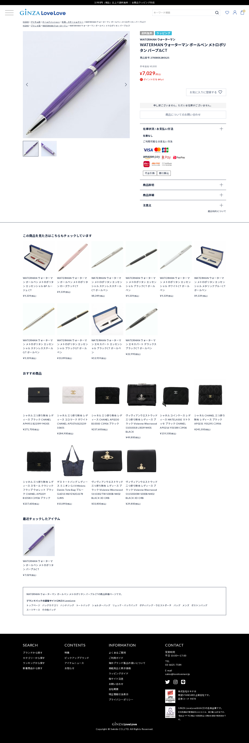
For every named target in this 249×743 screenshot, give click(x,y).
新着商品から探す (33, 668)
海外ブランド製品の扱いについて (127, 663)
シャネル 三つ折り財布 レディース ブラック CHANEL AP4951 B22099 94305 (38, 419)
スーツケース (33, 609)
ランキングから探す (34, 663)
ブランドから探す (33, 652)
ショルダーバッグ (101, 605)
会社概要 (114, 689)
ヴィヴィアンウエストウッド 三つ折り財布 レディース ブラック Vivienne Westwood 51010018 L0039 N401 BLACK (142, 423)
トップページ (33, 605)
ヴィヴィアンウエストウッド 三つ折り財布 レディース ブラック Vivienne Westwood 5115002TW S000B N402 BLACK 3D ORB (107, 489)
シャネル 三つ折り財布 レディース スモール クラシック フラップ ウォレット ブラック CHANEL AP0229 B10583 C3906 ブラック (38, 489)
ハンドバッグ (67, 605)
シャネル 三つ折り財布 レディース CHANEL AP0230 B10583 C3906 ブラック (106, 419)
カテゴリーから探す (34, 657)
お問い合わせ (116, 684)
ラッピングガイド (118, 673)
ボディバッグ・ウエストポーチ (156, 605)
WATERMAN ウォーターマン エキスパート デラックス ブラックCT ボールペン (141, 344)
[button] (125, 84)
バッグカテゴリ (50, 605)
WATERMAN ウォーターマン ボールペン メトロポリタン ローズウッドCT (72, 282)
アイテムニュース (74, 663)
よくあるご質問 (117, 652)
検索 (217, 13)
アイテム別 (35, 22)
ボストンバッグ (199, 605)
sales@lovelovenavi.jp (177, 674)
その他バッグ (49, 609)
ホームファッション (51, 22)
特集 (67, 652)
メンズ (185, 605)
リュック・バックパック (125, 605)
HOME (26, 22)
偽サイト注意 (116, 678)
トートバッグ (83, 605)
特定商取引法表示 (118, 694)
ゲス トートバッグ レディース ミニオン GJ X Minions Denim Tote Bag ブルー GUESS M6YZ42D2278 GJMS (72, 489)
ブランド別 (36, 26)
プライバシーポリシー (121, 699)
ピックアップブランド (77, 657)
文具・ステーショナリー (72, 22)
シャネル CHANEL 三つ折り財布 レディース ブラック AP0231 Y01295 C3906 (209, 419)
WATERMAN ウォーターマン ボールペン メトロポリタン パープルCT (38, 565)
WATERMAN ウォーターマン (55, 26)
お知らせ (69, 668)
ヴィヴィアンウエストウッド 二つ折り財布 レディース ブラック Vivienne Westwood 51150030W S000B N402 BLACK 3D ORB (142, 489)
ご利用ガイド (116, 657)
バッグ (177, 605)
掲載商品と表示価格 (120, 668)
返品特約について (217, 211)
